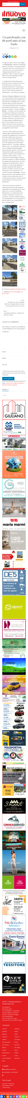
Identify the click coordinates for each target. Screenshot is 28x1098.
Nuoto (16, 1050)
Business (4, 1034)
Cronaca (16, 1036)
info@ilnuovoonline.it (12, 1012)
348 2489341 (7, 1072)
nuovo (11, 291)
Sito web (4, 364)
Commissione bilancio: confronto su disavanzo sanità (14, 313)
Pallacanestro (6, 1052)
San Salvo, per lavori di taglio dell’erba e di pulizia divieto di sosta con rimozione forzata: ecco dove (14, 303)
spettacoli (17, 1058)
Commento (5, 331)
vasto (7, 293)
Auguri (16, 1031)
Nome (4, 351)
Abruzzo (4, 1028)
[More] (15, 56)
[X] (6, 56)
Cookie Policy (6, 1087)
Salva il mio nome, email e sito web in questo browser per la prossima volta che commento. (13, 373)
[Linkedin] (9, 56)
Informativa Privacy (8, 1085)
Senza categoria (6, 1058)
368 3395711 (14, 1072)
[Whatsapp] (12, 56)
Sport (3, 1061)
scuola (16, 1055)
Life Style (16, 1045)
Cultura (4, 1039)
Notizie (24, 289)
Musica (4, 1047)
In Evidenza (17, 289)
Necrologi (17, 1047)
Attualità (11, 289)
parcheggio (17, 291)
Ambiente (17, 1028)
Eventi (16, 1042)
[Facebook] (3, 56)
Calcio (16, 1034)
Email (4, 358)
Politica (16, 1052)
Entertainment (6, 1042)
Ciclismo (4, 1036)
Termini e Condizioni (8, 1083)
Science (4, 1055)
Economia (17, 1039)
